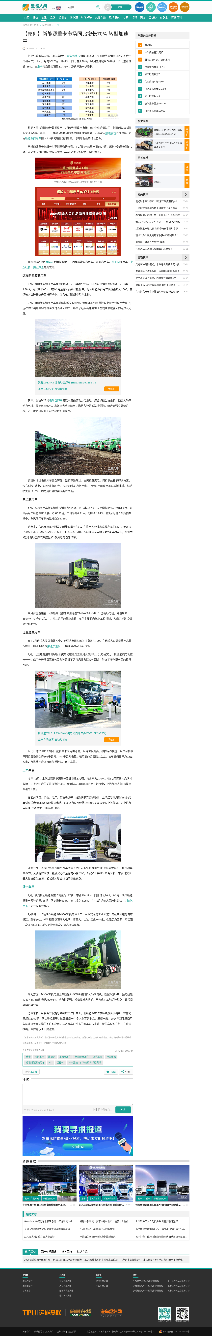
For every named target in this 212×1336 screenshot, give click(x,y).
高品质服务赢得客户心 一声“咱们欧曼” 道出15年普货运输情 (161, 1229)
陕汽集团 (28, 887)
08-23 (185, 235)
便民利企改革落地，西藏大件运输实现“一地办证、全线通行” (159, 278)
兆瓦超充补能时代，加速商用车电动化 (163, 1259)
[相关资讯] (185, 194)
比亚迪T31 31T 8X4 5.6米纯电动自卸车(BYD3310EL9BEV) (72, 733)
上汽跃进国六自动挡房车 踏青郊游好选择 (156, 1221)
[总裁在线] (80, 1312)
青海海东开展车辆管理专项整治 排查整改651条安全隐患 (159, 291)
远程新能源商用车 (35, 1062)
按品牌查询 (27, 1281)
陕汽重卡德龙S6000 (155, 110)
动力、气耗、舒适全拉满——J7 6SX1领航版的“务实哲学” (159, 221)
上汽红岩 (97, 1057)
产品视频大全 (65, 1286)
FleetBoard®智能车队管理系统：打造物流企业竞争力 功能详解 (50, 1221)
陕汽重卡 (38, 267)
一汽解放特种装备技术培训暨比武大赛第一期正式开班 (159, 208)
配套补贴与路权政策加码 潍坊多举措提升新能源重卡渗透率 (159, 284)
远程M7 (60, 1062)
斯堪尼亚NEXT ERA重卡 (157, 59)
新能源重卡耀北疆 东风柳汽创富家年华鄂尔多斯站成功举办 (159, 228)
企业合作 (61, 1332)
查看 (187, 168)
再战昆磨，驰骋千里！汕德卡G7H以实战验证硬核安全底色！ (159, 215)
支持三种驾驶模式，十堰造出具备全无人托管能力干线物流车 (159, 264)
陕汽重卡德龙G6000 (155, 103)
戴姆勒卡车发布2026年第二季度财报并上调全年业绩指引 (159, 201)
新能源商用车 (33, 138)
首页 (36, 25)
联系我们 (38, 1332)
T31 (51, 1062)
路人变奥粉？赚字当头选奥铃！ (40, 1236)
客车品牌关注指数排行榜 (178, 1281)
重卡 (40, 66)
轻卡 (27, 1199)
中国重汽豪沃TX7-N (155, 67)
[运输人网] (35, 7)
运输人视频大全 (66, 1291)
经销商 (63, 389)
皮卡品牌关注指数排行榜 (178, 1291)
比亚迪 (116, 262)
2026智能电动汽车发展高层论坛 (101, 1259)
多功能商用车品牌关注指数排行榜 (148, 1291)
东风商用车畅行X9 (154, 81)
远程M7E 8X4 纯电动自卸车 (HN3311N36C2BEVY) (67, 382)
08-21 (185, 249)
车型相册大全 (102, 1286)
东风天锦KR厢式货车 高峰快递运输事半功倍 (47, 1229)
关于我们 (26, 1332)
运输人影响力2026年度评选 (67, 1259)
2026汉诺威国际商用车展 (37, 1259)
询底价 (111, 389)
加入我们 (49, 1332)
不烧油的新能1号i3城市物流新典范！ (99, 1236)
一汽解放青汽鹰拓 (154, 52)
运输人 (49, 262)
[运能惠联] (44, 1312)
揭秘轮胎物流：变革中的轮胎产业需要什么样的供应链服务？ (106, 1221)
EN (53, 8)
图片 (56, 389)
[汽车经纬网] (111, 1312)
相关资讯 (143, 194)
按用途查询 (27, 1286)
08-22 (185, 242)
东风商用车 (65, 1057)
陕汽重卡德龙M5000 (155, 89)
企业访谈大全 (65, 1296)
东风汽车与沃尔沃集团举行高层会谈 (154, 249)
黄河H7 (148, 45)
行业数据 (111, 1057)
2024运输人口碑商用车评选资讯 (85, 1062)
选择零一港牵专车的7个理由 (150, 242)
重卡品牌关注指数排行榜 (178, 1286)
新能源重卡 (73, 56)
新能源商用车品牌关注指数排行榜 (148, 1286)
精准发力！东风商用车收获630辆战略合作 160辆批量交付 (159, 235)
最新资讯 (143, 257)
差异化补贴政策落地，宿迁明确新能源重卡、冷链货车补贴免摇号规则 (159, 271)
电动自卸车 (55, 400)
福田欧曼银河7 (152, 74)
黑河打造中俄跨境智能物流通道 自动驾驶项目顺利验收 (161, 1236)
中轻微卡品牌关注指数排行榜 (146, 1281)
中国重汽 (110, 133)
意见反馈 (72, 1332)
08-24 (185, 201)
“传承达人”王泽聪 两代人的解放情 (97, 1229)
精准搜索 (26, 1291)
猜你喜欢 (29, 1161)
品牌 (40, 389)
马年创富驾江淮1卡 (130, 1259)
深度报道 (46, 25)
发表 (123, 1109)
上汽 (25, 770)
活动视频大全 (65, 1281)
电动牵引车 (53, 646)
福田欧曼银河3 (152, 96)
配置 (51, 389)
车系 (46, 389)
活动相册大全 (102, 1281)
